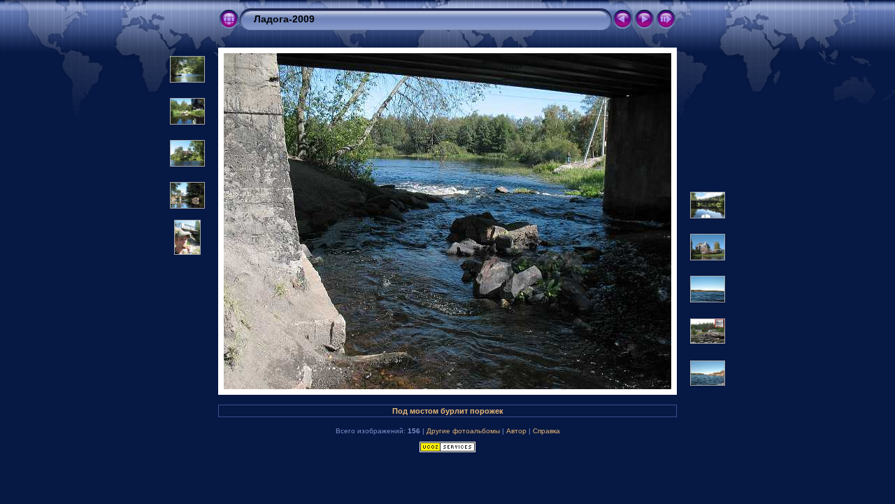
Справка (546, 431)
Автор (516, 431)
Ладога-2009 (284, 18)
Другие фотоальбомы (463, 431)
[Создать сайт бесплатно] (447, 449)
